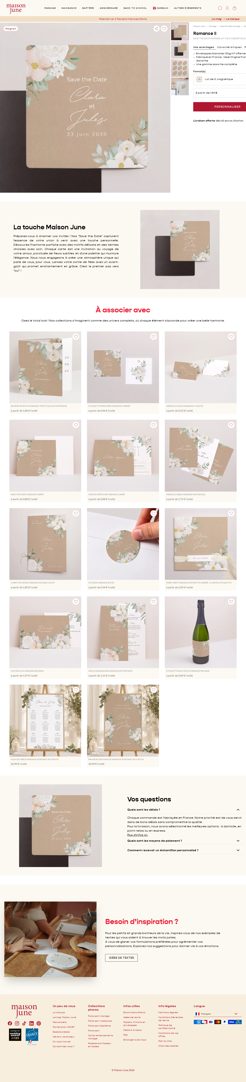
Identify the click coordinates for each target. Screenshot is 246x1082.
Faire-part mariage (98, 1016)
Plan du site (165, 1041)
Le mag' (217, 18)
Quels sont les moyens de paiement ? (154, 841)
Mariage (50, 8)
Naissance (69, 8)
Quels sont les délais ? (143, 810)
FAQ (125, 1034)
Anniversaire (109, 8)
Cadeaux (162, 8)
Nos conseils (60, 1022)
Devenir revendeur (64, 1036)
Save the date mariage (230, 26)
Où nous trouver (62, 1041)
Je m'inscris (151, 18)
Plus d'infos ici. (137, 835)
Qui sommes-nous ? (63, 1046)
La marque (233, 18)
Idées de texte (132, 1017)
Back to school (135, 8)
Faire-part (94, 1030)
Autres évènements (188, 8)
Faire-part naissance (100, 1020)
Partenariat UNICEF (64, 1027)
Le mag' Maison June (64, 1017)
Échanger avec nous (134, 1039)
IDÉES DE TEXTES (121, 958)
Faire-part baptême (99, 1025)
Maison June (199, 26)
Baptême (88, 8)
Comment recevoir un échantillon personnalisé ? (162, 850)
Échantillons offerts (134, 1012)
